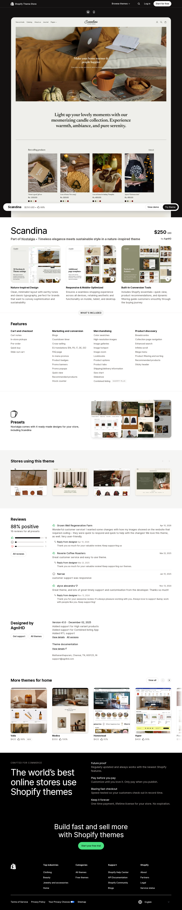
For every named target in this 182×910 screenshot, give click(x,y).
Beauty (46, 877)
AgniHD (167, 238)
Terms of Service (19, 902)
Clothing (47, 872)
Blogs (111, 888)
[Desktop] (88, 12)
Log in (147, 3)
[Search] (139, 4)
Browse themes (120, 3)
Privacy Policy (38, 902)
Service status (147, 888)
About (143, 872)
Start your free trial (91, 845)
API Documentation (118, 877)
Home (46, 888)
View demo (153, 207)
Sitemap (82, 902)
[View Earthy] (123, 419)
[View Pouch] (106, 419)
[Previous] (163, 461)
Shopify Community (118, 882)
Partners (144, 877)
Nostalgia (28, 239)
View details (58, 637)
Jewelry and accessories (55, 882)
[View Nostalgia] (140, 419)
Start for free (162, 3)
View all (152, 680)
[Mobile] (94, 12)
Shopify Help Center (118, 872)
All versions (72, 637)
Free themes (82, 877)
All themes (36, 636)
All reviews (18, 554)
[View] (29, 482)
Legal (143, 882)
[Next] (169, 461)
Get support (19, 636)
